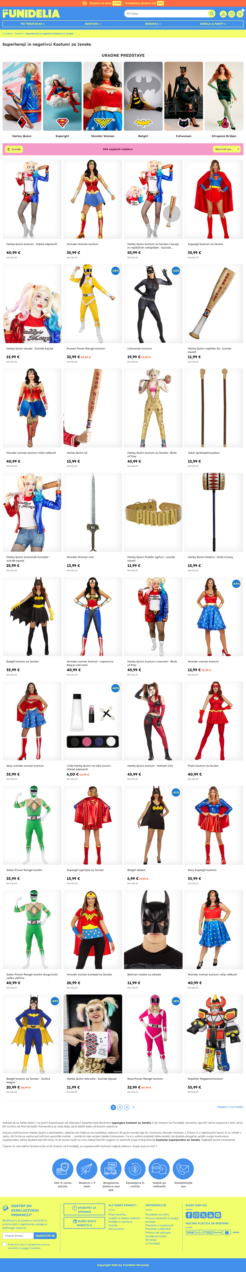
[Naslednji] (133, 1107)
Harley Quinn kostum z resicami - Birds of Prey (152, 663)
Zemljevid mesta (156, 1236)
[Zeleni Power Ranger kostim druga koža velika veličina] (32, 929)
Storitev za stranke (86, 1210)
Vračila (112, 1225)
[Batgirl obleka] (153, 825)
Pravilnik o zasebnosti (159, 1225)
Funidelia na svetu (157, 1214)
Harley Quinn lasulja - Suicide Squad (29, 348)
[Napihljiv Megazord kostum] (213, 1034)
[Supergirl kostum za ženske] (213, 199)
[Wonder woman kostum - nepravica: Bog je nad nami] (92, 616)
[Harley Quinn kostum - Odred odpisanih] (32, 199)
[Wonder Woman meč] (92, 512)
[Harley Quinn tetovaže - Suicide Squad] (92, 1034)
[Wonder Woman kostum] (92, 199)
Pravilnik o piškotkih (158, 1228)
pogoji (25, 1248)
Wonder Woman (102, 136)
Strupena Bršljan (224, 136)
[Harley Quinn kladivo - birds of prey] (213, 512)
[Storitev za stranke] (231, 14)
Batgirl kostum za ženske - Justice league (28, 1080)
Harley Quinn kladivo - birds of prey (210, 557)
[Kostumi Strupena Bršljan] (224, 96)
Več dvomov (116, 1228)
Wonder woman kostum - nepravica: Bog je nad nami (90, 663)
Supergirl (62, 136)
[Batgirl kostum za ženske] (32, 616)
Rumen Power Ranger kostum (86, 348)
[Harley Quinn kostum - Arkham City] (153, 721)
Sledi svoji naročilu (86, 1223)
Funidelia (7, 33)
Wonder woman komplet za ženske (89, 974)
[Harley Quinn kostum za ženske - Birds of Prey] (153, 408)
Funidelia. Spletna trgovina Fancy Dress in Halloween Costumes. (31, 14)
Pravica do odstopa (158, 1232)
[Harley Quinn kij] (92, 408)
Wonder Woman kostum (82, 244)
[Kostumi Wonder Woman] (102, 96)
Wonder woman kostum (203, 661)
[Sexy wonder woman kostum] (32, 721)
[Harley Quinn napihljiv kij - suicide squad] (213, 303)
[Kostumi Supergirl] (62, 96)
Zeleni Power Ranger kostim (24, 870)
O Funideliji (152, 1243)
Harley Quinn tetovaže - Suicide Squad (91, 1078)
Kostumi (91, 23)
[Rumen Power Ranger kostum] (92, 303)
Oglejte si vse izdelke (230, 1106)
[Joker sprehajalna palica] (213, 408)
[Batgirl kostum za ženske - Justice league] (32, 1034)
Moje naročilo (117, 1214)
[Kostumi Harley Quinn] (22, 96)
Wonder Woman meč (80, 557)
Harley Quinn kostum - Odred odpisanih (31, 244)
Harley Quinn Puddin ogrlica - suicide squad (151, 558)
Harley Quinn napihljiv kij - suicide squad (209, 350)
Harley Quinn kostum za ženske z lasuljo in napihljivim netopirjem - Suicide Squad (153, 245)
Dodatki (151, 23)
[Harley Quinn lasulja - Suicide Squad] (32, 303)
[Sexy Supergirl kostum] (213, 825)
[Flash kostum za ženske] (213, 721)
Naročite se (45, 1235)
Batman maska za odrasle (144, 974)
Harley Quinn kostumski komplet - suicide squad (28, 558)
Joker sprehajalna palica (203, 452)
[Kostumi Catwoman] (183, 96)
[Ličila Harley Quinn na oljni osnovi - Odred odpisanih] (92, 721)
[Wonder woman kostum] (213, 616)
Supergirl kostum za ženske (205, 244)
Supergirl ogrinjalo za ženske (85, 870)
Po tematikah (31, 23)
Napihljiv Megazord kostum (205, 1078)
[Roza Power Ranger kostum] (153, 1034)
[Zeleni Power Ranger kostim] (32, 825)
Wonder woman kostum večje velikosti (31, 452)
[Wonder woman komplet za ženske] (92, 929)
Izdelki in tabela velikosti (124, 1218)
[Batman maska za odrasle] (153, 929)
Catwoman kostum (139, 348)
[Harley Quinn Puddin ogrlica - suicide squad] (153, 512)
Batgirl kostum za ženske (22, 661)
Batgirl (143, 136)
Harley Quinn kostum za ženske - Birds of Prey (152, 454)
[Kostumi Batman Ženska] (143, 96)
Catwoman (183, 136)
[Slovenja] (189, 1215)
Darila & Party (211, 23)
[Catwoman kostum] (153, 303)
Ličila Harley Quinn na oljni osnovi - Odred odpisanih (89, 767)
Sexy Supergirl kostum (202, 870)
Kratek (16, 149)
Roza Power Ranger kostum (145, 1078)
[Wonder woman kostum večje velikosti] (32, 408)
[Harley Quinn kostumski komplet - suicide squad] (32, 512)
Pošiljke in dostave (120, 1221)
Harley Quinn (21, 136)
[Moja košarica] (239, 14)
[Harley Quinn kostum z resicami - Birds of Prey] (153, 616)
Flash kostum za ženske (203, 765)
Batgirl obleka (136, 870)
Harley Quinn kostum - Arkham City (150, 765)
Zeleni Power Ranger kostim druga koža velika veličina (32, 976)
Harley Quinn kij (77, 452)
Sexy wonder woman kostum (25, 765)
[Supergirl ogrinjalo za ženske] (92, 825)
